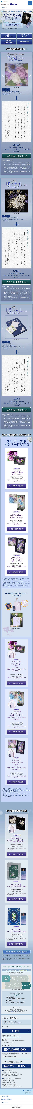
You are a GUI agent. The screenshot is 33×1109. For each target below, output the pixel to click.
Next (30, 75)
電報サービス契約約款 (6, 1099)
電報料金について (14, 1011)
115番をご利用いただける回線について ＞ (11, 1037)
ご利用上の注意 (4, 1096)
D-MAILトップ (4, 7)
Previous (3, 75)
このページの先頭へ (28, 1090)
